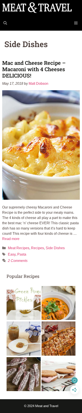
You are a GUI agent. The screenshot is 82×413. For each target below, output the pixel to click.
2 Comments (18, 261)
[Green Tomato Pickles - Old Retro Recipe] (24, 304)
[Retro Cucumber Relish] (24, 339)
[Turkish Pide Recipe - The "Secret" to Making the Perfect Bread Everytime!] (59, 339)
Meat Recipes (18, 248)
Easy (12, 254)
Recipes (37, 248)
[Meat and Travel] (37, 7)
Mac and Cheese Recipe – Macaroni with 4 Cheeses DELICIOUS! (34, 69)
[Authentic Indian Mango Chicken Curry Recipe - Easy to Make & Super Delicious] (59, 304)
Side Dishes (55, 248)
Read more (10, 239)
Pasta (21, 254)
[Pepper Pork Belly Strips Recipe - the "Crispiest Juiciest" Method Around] (24, 375)
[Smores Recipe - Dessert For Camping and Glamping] (59, 375)
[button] (5, 23)
